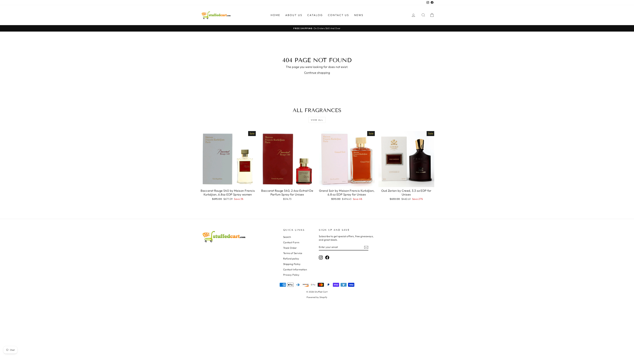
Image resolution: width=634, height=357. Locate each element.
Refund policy (291, 258)
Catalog (315, 15)
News (359, 15)
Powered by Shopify (317, 297)
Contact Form (291, 242)
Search (287, 236)
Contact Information (295, 269)
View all (317, 120)
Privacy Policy (291, 274)
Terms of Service (292, 253)
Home (275, 15)
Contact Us (338, 15)
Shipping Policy (292, 264)
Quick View (227, 183)
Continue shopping (317, 73)
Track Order (290, 247)
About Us (293, 15)
